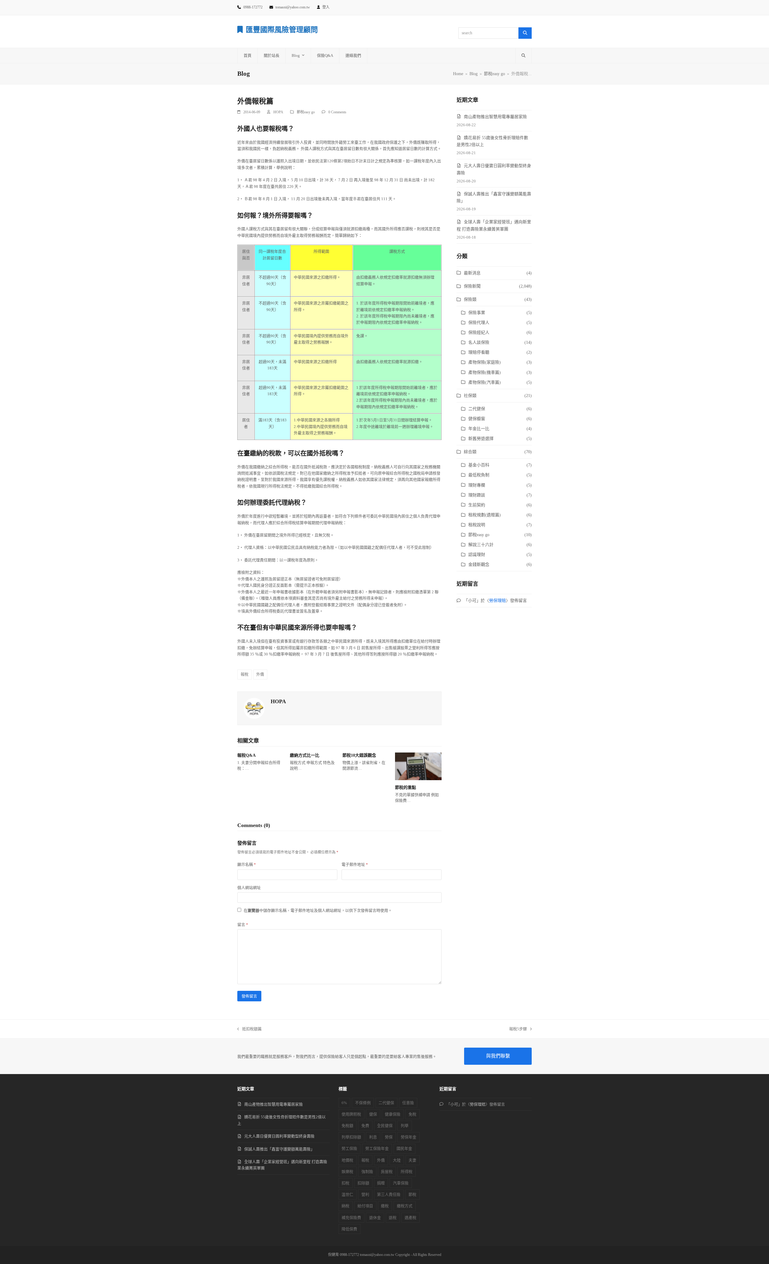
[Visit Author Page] (254, 708)
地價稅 (347, 1160)
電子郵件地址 (355, 864)
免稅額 (347, 1125)
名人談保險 (478, 342)
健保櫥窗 (476, 419)
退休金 (375, 1217)
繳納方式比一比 (304, 755)
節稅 (412, 1194)
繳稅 (385, 1206)
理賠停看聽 (478, 352)
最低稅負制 (478, 475)
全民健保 (385, 1125)
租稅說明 (476, 525)
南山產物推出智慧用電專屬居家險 (495, 116)
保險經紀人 (478, 332)
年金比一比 (478, 428)
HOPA (278, 112)
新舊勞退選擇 (481, 438)
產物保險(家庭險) (484, 362)
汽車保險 (401, 1183)
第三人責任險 (388, 1194)
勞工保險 (349, 1148)
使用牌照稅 (351, 1114)
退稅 (393, 1217)
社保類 (470, 395)
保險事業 (476, 312)
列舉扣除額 (351, 1137)
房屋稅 (387, 1171)
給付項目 (365, 1206)
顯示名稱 (246, 864)
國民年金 (404, 1148)
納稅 (345, 1206)
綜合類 (470, 452)
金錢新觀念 (478, 564)
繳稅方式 (404, 1206)
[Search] (525, 33)
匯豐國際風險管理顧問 (282, 30)
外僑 (260, 674)
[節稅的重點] (418, 766)
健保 (373, 1114)
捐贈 (381, 1183)
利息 (373, 1137)
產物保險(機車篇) (484, 372)
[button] (523, 55)
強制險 (367, 1171)
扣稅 (345, 1183)
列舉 (405, 1125)
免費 (365, 1125)
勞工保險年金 (377, 1148)
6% (344, 1103)
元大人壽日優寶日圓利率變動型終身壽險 (279, 1136)
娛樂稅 (347, 1171)
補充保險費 (351, 1217)
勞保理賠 (497, 600)
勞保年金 (408, 1137)
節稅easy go (306, 112)
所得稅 (406, 1171)
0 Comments (337, 112)
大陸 (397, 1160)
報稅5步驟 (518, 1029)
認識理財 (476, 554)
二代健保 (476, 409)
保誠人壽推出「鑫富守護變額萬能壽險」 (279, 1149)
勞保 (389, 1137)
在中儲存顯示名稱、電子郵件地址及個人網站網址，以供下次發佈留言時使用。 (318, 910)
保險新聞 (472, 286)
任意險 (408, 1103)
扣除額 (363, 1183)
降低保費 (349, 1229)
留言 (242, 924)
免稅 (412, 1114)
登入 (326, 7)
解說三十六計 (481, 544)
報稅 (244, 674)
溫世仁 (347, 1194)
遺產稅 (410, 1217)
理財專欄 (476, 485)
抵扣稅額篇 (249, 1029)
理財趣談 (476, 495)
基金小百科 (478, 465)
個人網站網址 (249, 887)
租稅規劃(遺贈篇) (484, 515)
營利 (365, 1194)
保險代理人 (478, 322)
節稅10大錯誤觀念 (359, 755)
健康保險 (392, 1114)
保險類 (470, 299)
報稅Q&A (246, 755)
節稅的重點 (405, 787)
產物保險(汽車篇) (484, 382)
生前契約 (476, 505)
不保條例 (363, 1103)
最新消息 (472, 273)
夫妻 (412, 1160)
